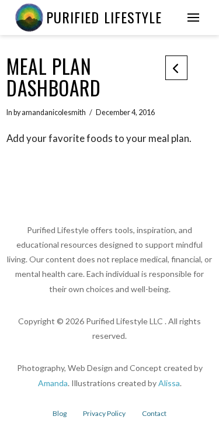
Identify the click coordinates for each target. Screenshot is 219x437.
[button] (193, 18)
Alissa (169, 383)
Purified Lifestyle (104, 16)
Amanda (53, 383)
